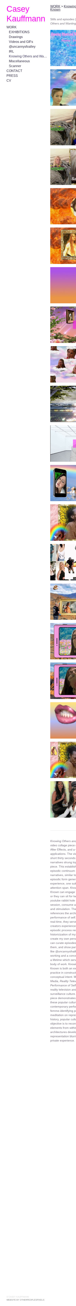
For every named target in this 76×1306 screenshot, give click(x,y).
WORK (11, 27)
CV (8, 80)
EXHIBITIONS (19, 32)
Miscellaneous (19, 61)
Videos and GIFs (20, 42)
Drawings (15, 37)
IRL (11, 51)
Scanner (14, 66)
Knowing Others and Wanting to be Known (28, 56)
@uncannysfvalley (21, 46)
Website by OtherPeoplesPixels (25, 1300)
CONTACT (14, 71)
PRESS (11, 76)
